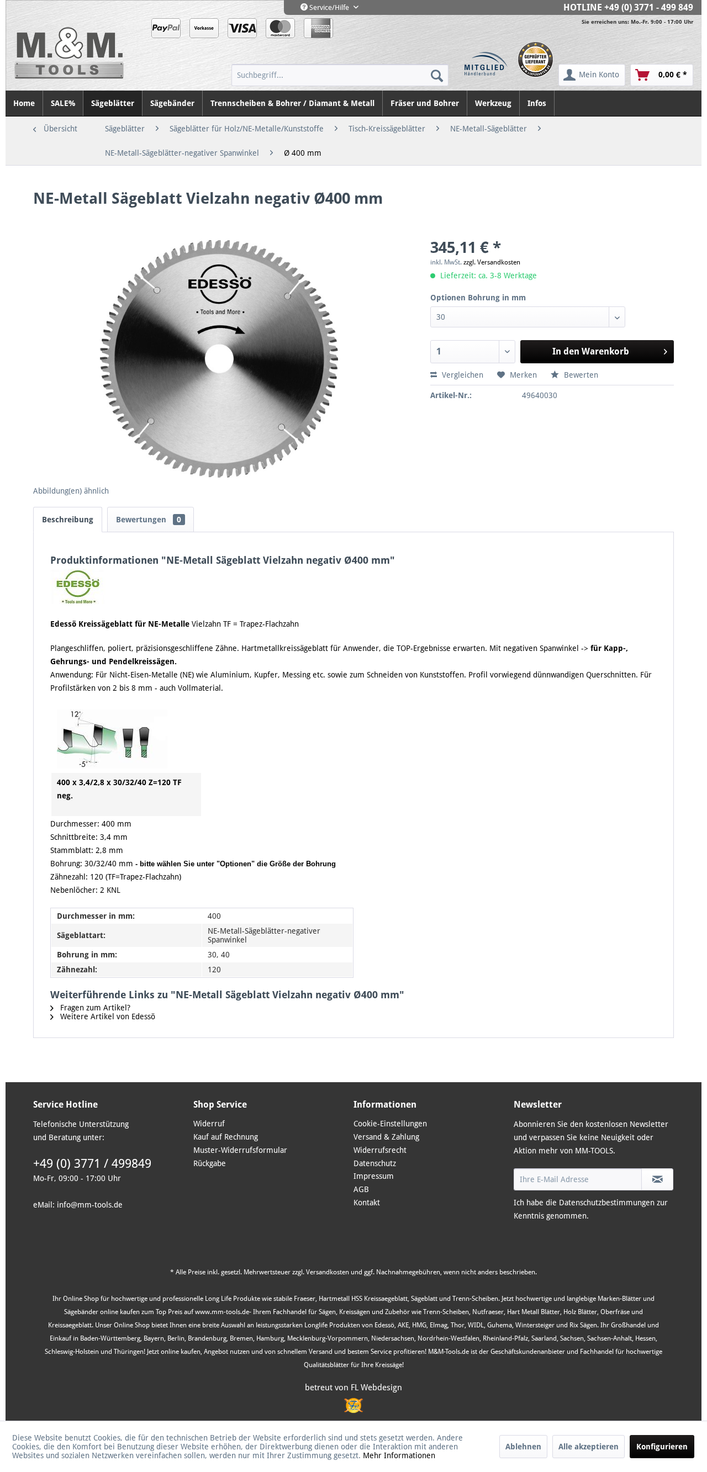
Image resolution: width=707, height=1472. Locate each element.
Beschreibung (67, 519)
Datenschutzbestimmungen (607, 1202)
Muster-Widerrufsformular (240, 1150)
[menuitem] (340, 75)
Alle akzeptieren (588, 1446)
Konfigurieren (662, 1446)
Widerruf (209, 1123)
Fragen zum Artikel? (94, 1007)
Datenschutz (375, 1163)
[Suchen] (437, 75)
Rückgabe (209, 1163)
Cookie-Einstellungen (390, 1123)
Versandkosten (327, 1272)
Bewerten (580, 374)
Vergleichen (461, 374)
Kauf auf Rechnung (225, 1136)
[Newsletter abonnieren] (657, 1179)
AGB (361, 1189)
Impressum (374, 1176)
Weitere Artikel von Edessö (106, 1016)
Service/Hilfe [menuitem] (329, 7)
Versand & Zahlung (386, 1136)
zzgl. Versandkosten (491, 262)
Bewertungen (148, 519)
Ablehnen (523, 1446)
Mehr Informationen (399, 1455)
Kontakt (367, 1202)
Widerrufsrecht (380, 1150)
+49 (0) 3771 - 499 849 (648, 7)
